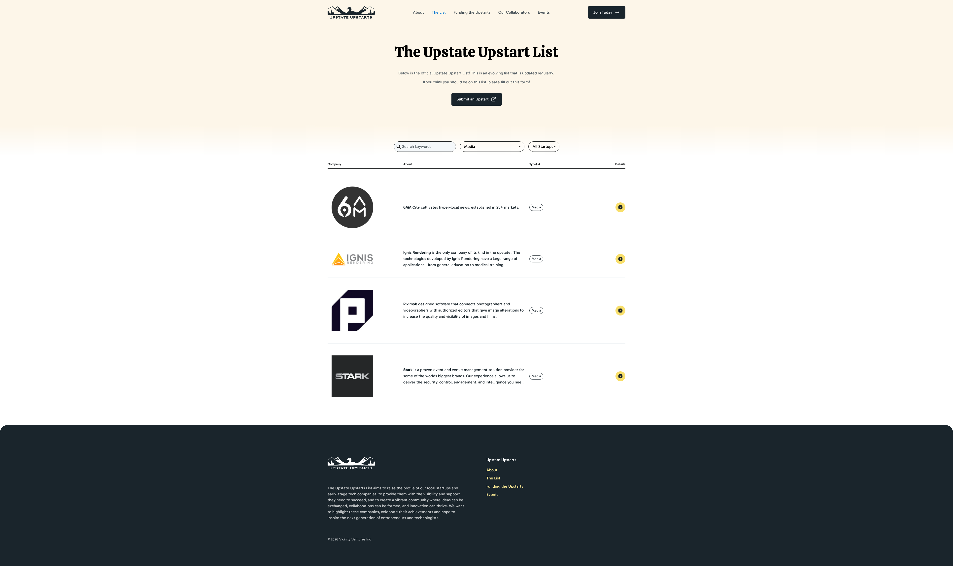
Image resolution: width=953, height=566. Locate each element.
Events (544, 12)
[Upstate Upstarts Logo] (351, 12)
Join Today (602, 12)
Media (536, 207)
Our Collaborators (514, 12)
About (418, 12)
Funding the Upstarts (472, 12)
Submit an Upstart (473, 99)
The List (439, 12)
